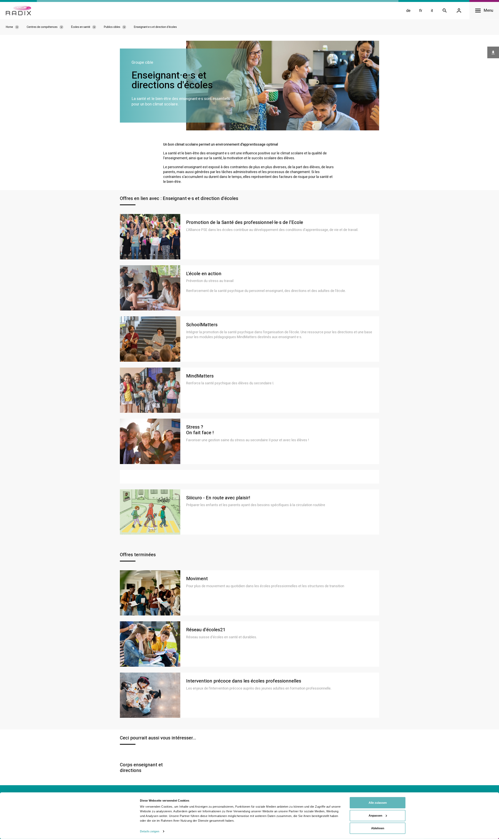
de (408, 10)
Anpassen (375, 815)
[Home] (18, 10)
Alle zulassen (378, 802)
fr (420, 10)
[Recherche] (444, 10)
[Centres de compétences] (63, 27)
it (432, 10)
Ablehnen (377, 828)
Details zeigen (149, 831)
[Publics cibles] (126, 27)
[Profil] (458, 10)
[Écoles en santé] (96, 27)
